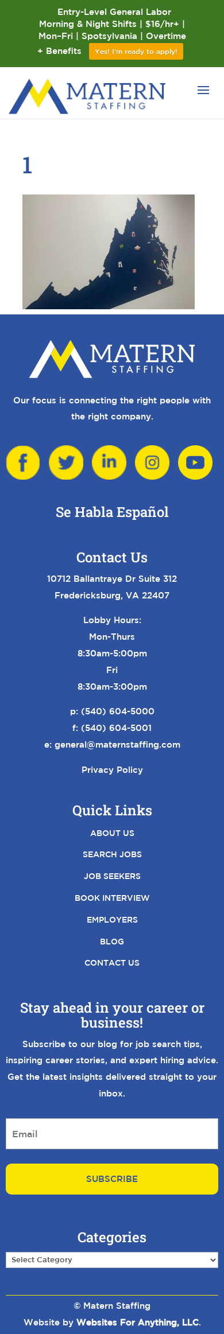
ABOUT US (112, 833)
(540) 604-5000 (118, 711)
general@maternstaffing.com (117, 744)
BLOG (112, 941)
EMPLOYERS (112, 919)
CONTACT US (112, 962)
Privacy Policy (112, 770)
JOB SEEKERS (112, 876)
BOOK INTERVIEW (112, 898)
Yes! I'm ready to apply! (136, 51)
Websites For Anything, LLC (137, 1322)
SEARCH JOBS (112, 854)
